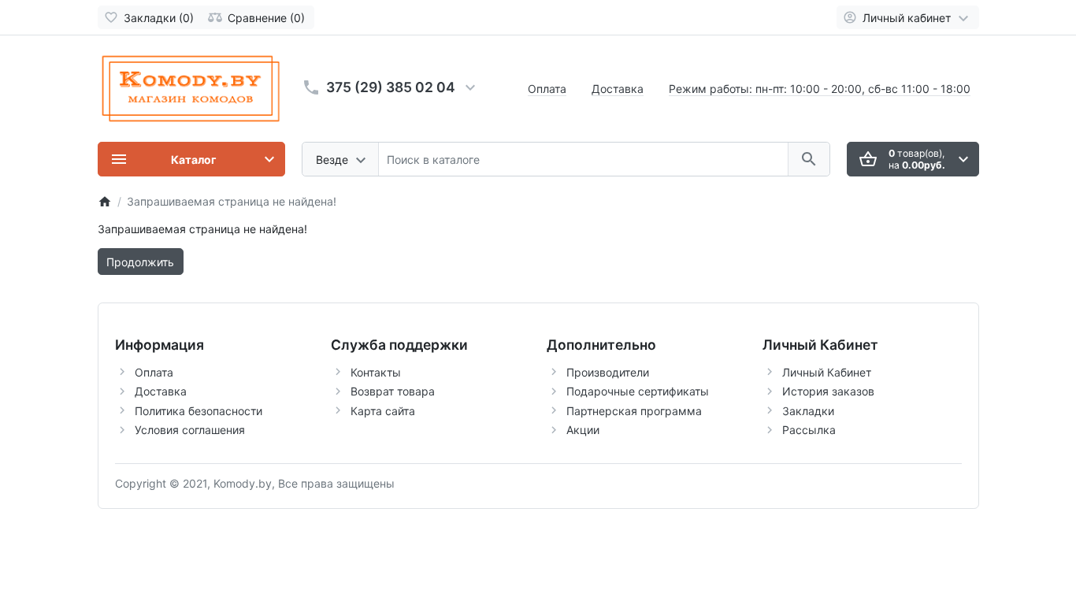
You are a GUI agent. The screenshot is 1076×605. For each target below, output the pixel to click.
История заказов (828, 391)
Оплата (547, 88)
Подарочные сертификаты (637, 391)
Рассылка (809, 429)
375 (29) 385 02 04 (390, 87)
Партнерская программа (634, 411)
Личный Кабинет (826, 372)
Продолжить (140, 262)
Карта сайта (383, 411)
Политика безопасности (198, 411)
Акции (582, 429)
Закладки (808, 411)
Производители (607, 372)
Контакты (376, 372)
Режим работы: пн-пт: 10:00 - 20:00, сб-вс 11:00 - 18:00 (819, 88)
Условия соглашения (190, 429)
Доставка (618, 88)
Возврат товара (393, 391)
